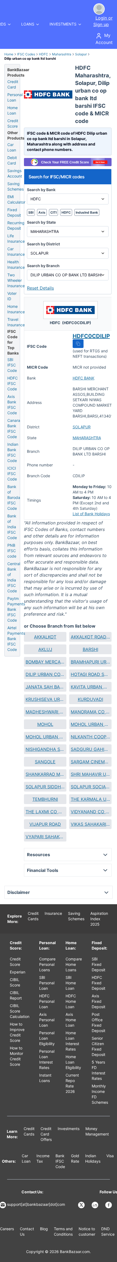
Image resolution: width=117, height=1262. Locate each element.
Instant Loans (45, 1078)
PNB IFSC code (11, 550)
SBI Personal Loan (46, 983)
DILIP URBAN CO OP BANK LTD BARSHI (45, 674)
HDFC (43, 54)
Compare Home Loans (74, 964)
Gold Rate (75, 1158)
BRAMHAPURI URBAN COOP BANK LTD (90, 662)
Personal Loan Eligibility (47, 1038)
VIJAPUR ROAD (45, 824)
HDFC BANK (83, 378)
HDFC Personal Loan (46, 1001)
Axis (41, 212)
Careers (7, 1228)
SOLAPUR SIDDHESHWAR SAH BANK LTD (45, 786)
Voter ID (12, 296)
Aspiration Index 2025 (99, 918)
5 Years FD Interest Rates (98, 1070)
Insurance (53, 913)
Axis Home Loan (71, 1019)
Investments (68, 1128)
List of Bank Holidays (91, 513)
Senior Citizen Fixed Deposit (98, 1046)
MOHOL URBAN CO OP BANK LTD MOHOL (45, 736)
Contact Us (27, 1231)
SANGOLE (45, 761)
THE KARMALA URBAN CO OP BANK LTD (90, 799)
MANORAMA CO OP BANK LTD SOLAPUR (90, 711)
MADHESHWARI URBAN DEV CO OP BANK (45, 711)
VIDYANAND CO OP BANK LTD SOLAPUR (90, 811)
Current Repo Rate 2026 (72, 1083)
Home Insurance (16, 309)
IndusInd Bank (87, 212)
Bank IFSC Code (60, 1161)
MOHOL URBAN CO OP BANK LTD (90, 724)
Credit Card (12, 84)
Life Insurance (16, 238)
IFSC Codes (26, 54)
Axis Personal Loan (46, 1019)
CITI (53, 212)
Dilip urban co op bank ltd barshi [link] (30, 58)
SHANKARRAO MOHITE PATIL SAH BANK (45, 774)
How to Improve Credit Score (17, 1032)
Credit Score (12, 123)
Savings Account (14, 173)
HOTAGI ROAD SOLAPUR (90, 674)
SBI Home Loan (71, 983)
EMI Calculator (16, 199)
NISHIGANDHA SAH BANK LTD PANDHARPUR (45, 749)
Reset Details (40, 288)
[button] (78, 343)
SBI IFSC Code (12, 365)
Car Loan (11, 147)
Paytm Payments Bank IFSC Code (16, 609)
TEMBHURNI (45, 799)
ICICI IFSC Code (12, 473)
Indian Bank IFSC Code (12, 452)
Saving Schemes (15, 186)
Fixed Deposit (14, 212)
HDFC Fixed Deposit (98, 983)
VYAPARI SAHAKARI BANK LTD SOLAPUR (45, 836)
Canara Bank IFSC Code (13, 428)
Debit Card (12, 160)
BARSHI (90, 649)
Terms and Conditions (63, 1231)
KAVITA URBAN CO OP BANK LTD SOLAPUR (90, 686)
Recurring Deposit (15, 225)
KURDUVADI (90, 699)
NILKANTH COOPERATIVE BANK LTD (90, 736)
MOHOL (45, 724)
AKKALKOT (45, 637)
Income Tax (43, 1158)
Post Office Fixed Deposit (98, 1022)
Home (8, 54)
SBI (30, 212)
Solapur (81, 54)
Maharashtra (61, 54)
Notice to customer (87, 1231)
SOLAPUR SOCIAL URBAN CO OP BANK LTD (90, 786)
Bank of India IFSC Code (12, 527)
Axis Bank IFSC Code (12, 404)
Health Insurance (16, 265)
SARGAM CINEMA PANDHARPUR (90, 761)
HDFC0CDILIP (91, 336)
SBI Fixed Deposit (98, 964)
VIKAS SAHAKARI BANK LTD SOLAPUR (90, 824)
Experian (17, 972)
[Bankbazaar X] (82, 1205)
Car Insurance (16, 251)
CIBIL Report (16, 995)
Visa (110, 1155)
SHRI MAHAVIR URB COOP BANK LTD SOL (90, 774)
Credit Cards (33, 916)
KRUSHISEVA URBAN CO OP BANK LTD (45, 699)
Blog (44, 1228)
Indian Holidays (92, 1158)
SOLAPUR (82, 427)
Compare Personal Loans (47, 964)
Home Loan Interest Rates (72, 1040)
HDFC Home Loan (71, 1001)
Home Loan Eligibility (73, 1062)
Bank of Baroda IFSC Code (13, 497)
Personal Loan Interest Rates (46, 1059)
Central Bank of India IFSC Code (13, 577)
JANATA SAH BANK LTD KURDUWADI (45, 686)
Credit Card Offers (46, 1134)
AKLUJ (45, 649)
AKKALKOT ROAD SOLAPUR (90, 637)
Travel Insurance (16, 322)
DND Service (108, 1231)
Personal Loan (15, 97)
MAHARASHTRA (87, 437)
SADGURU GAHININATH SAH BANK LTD (90, 749)
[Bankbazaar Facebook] (109, 1205)
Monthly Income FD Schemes (100, 1094)
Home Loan (12, 110)
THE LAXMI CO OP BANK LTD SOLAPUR (45, 811)
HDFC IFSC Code (12, 383)
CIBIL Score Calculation (19, 1011)
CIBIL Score (15, 982)
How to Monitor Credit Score (16, 1056)
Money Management (97, 1131)
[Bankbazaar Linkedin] (95, 1205)
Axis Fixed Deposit (98, 1001)
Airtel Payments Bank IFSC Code (16, 638)
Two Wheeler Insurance (16, 280)
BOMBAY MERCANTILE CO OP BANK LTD (45, 662)
